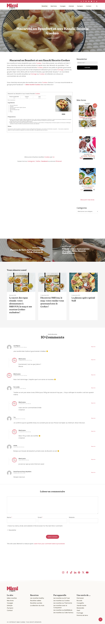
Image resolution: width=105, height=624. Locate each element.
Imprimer (63, 114)
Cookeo (39, 63)
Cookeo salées (13, 275)
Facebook (44, 161)
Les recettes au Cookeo (61, 601)
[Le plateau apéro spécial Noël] (83, 296)
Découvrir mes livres (87, 200)
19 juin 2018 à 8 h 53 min (24, 460)
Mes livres (10, 601)
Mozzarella (80, 608)
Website (71, 517)
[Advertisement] (40, 143)
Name (9, 517)
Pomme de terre (82, 615)
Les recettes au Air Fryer (61, 598)
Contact (10, 610)
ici (53, 157)
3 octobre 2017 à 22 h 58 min (25, 403)
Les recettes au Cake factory (63, 613)
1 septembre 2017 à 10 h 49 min (20, 347)
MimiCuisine (22, 359)
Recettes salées (35, 601)
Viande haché (81, 605)
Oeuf (78, 610)
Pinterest (59, 161)
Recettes (52, 24)
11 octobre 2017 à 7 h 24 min (19, 418)
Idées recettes (12, 598)
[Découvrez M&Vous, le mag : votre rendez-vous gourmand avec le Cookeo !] (52, 296)
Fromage (80, 613)
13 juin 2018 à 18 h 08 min (18, 447)
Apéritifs (74, 275)
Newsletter (12, 530)
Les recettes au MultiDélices (62, 610)
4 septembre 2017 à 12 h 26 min (20, 375)
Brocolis (79, 601)
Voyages (10, 603)
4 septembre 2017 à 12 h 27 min (25, 360)
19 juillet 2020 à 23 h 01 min (19, 473)
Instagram (31, 161)
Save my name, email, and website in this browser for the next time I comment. (35, 526)
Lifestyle (9, 605)
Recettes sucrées (36, 603)
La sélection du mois (37, 605)
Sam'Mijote (16, 346)
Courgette (80, 603)
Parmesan (80, 598)
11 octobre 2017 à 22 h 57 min (25, 431)
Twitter (38, 161)
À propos (10, 608)
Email (40, 517)
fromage (60, 70)
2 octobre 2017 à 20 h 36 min (19, 388)
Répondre (93, 346)
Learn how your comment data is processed (49, 544)
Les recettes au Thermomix (62, 603)
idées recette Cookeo (33, 85)
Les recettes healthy (37, 598)
